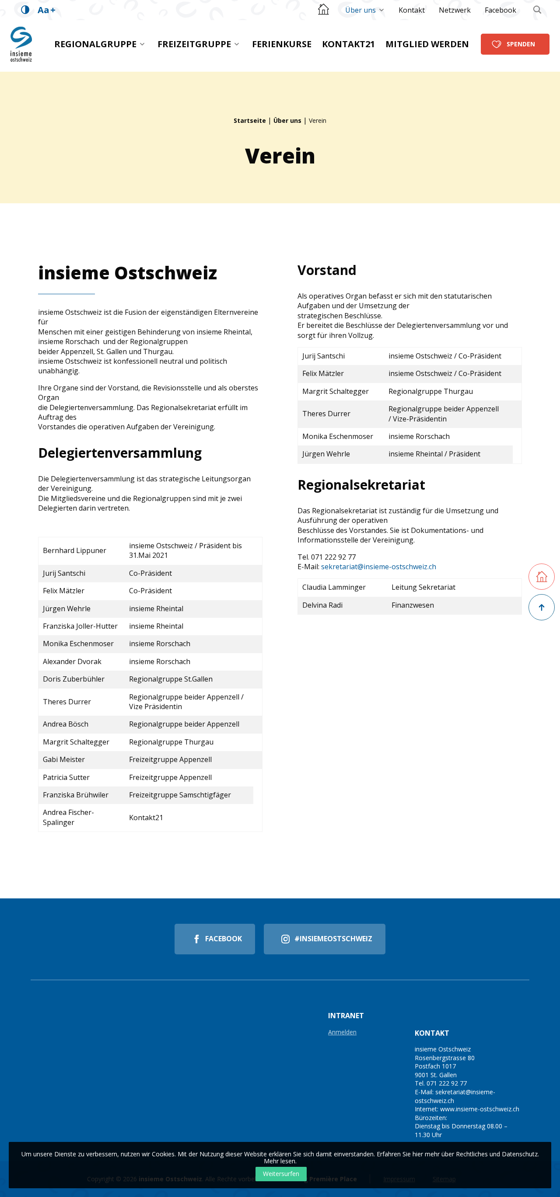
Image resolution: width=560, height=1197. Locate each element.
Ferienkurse (282, 44)
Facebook (500, 10)
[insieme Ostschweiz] (21, 44)
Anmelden (342, 1032)
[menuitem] (365, 10)
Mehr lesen (279, 1161)
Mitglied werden (427, 44)
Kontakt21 (348, 44)
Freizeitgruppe (194, 44)
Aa (47, 10)
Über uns (360, 10)
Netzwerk (455, 10)
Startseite (250, 120)
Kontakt (412, 10)
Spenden (521, 44)
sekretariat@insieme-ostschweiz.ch (378, 566)
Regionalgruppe (95, 44)
